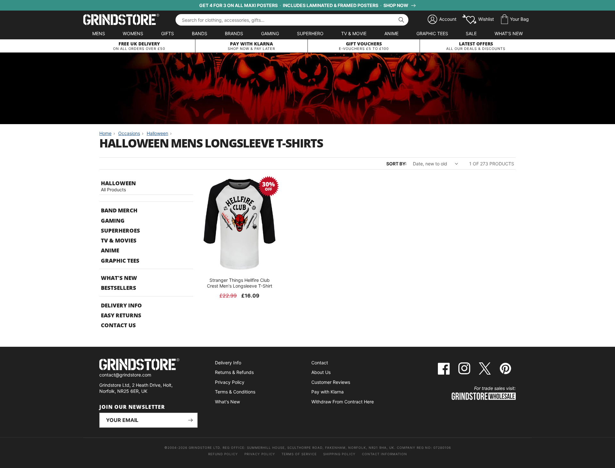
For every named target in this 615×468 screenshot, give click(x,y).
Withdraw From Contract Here (342, 401)
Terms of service (299, 454)
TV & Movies (118, 240)
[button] (515, 19)
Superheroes (120, 230)
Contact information (384, 454)
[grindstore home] (148, 365)
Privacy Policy (229, 382)
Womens (133, 33)
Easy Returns (121, 315)
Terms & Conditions (235, 391)
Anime (391, 33)
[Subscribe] (190, 420)
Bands (199, 33)
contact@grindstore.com (125, 374)
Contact (319, 362)
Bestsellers (118, 287)
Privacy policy (259, 454)
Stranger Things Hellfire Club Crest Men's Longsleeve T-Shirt (239, 283)
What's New (509, 33)
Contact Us (118, 325)
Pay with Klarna (327, 391)
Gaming (270, 33)
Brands (234, 33)
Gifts (167, 33)
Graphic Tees (432, 33)
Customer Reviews (330, 382)
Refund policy (223, 454)
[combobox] (292, 20)
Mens (98, 33)
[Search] (401, 20)
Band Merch (119, 210)
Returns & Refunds (234, 372)
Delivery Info (121, 305)
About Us (321, 372)
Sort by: (396, 163)
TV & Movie (353, 33)
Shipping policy (339, 454)
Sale (471, 33)
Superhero (310, 33)
